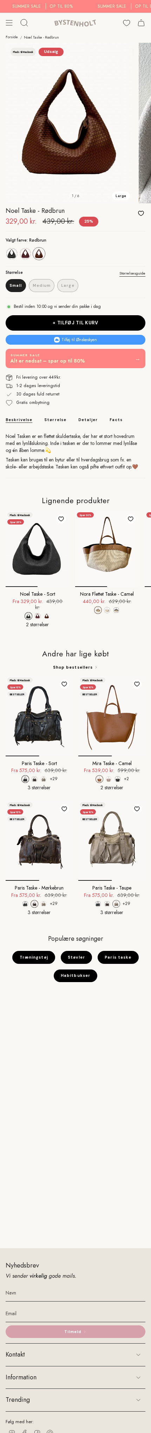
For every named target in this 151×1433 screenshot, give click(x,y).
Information (21, 1377)
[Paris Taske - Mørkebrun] (39, 840)
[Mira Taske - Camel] (111, 716)
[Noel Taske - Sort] (38, 549)
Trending (18, 1399)
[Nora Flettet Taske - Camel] (107, 549)
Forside (12, 37)
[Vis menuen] (9, 23)
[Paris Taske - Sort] (39, 716)
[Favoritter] (126, 23)
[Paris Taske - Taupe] (111, 840)
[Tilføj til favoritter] (140, 213)
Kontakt (15, 1354)
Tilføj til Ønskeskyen (79, 340)
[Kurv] (141, 23)
